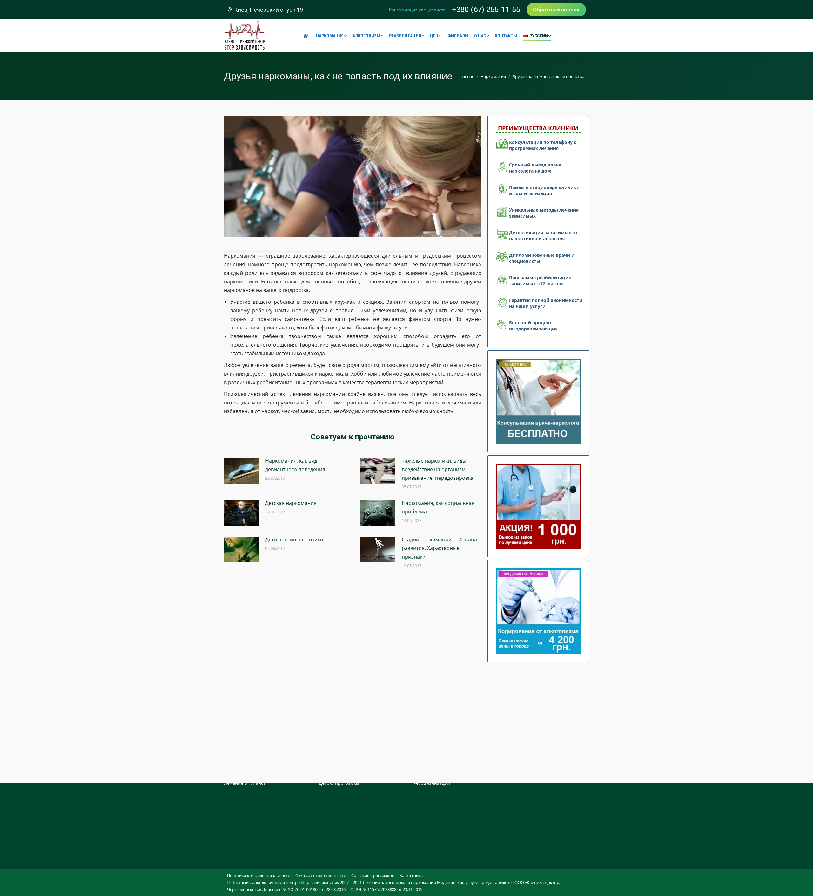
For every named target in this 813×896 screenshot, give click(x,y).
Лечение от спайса (245, 783)
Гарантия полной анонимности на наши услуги (545, 303)
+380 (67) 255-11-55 (486, 9)
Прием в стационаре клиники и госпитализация (544, 190)
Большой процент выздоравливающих (533, 326)
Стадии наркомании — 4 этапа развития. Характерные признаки (439, 548)
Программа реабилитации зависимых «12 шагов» (540, 281)
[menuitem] (307, 35)
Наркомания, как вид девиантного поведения (295, 465)
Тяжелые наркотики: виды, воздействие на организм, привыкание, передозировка (438, 469)
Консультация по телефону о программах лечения (543, 145)
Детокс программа (339, 783)
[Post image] (241, 471)
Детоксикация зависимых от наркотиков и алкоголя (543, 235)
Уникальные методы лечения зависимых (544, 213)
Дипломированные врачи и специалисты (541, 258)
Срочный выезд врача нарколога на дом (535, 168)
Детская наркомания (291, 502)
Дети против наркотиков (295, 539)
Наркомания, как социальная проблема (438, 507)
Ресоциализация (431, 783)
